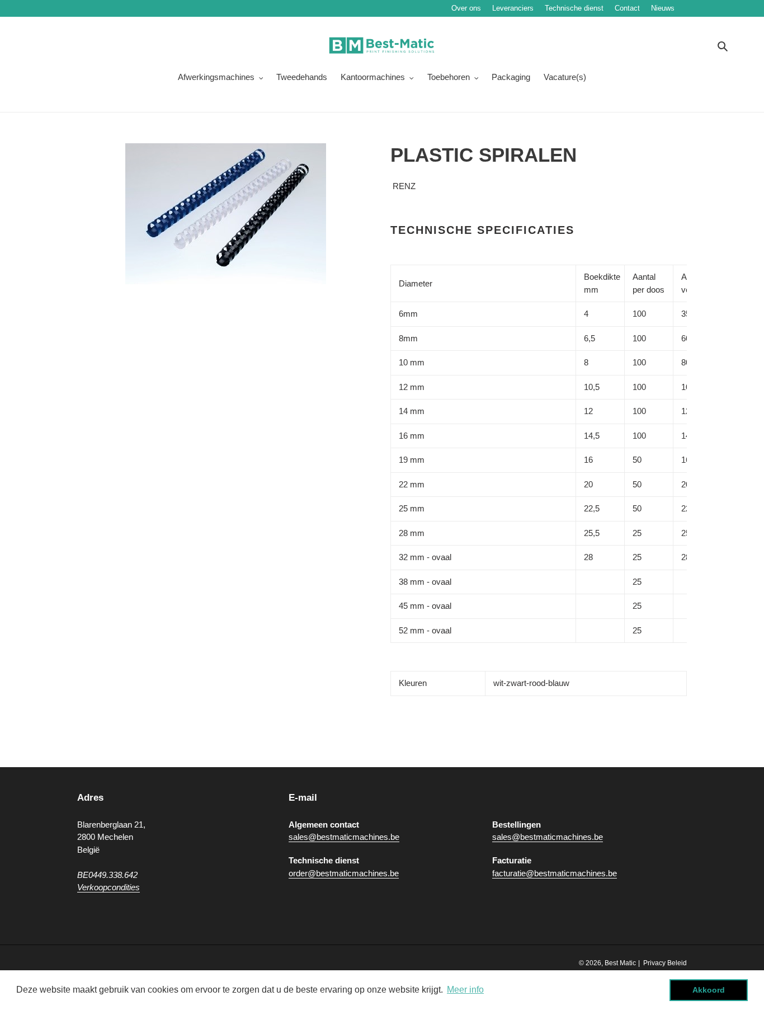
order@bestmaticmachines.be (344, 873)
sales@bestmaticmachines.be (344, 837)
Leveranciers (513, 8)
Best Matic (620, 963)
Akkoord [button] (708, 989)
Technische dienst (574, 8)
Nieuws (696, 8)
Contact (627, 8)
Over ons (466, 8)
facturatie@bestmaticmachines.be (554, 873)
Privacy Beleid (665, 963)
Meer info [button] (465, 989)
